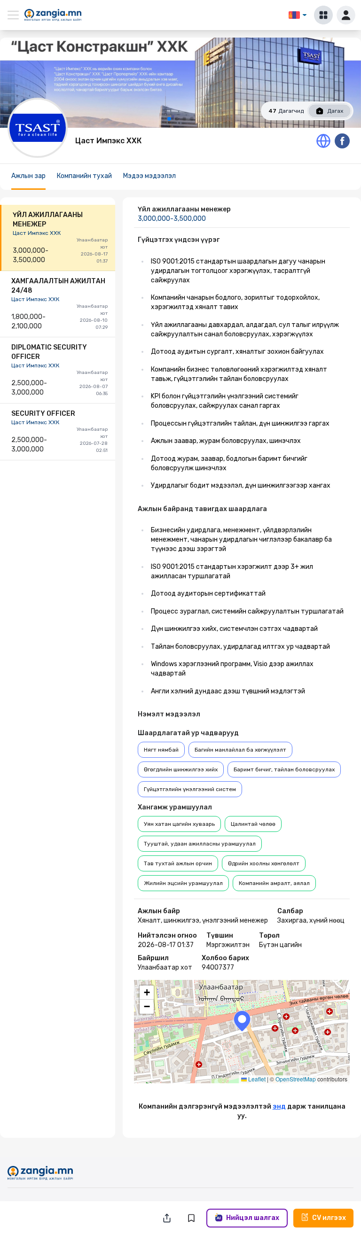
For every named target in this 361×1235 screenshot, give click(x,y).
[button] (242, 1021)
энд (279, 1107)
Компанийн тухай (84, 176)
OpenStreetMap (295, 1079)
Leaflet (256, 1079)
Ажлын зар (28, 176)
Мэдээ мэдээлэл (149, 176)
